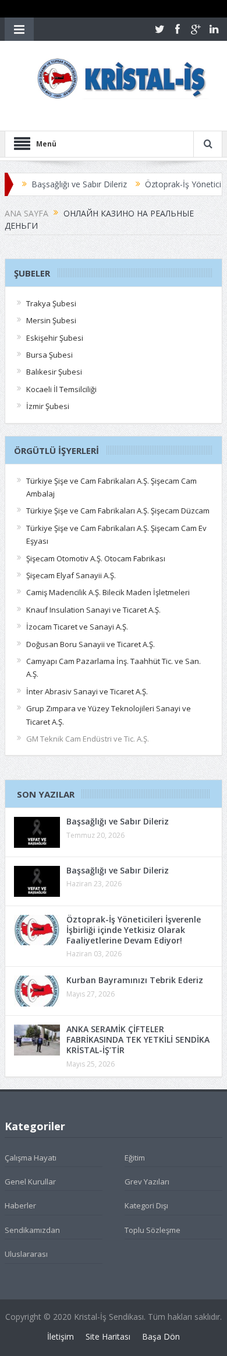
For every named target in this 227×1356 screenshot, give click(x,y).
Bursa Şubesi (49, 355)
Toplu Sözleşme (152, 1230)
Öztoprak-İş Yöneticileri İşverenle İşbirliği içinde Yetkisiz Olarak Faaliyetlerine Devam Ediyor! (133, 930)
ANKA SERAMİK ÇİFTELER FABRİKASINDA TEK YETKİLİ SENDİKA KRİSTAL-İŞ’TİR (138, 1039)
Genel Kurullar (30, 1181)
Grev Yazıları (147, 1181)
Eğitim (135, 1157)
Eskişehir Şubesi (54, 338)
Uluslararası (26, 1254)
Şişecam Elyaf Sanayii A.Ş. (71, 575)
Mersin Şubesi (51, 320)
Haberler (20, 1205)
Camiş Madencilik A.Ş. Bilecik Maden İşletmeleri (108, 592)
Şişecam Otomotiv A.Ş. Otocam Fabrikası (95, 558)
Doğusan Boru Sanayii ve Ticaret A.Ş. (90, 644)
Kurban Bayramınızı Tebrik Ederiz (134, 979)
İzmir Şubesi (47, 406)
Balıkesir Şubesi (54, 371)
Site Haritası (108, 1336)
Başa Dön (161, 1336)
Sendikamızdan (32, 1230)
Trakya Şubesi (51, 303)
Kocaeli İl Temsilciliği (61, 389)
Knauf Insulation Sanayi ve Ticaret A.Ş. (93, 609)
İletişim (60, 1336)
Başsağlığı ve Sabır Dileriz (66, 184)
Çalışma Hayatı (30, 1157)
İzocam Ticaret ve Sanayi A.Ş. (77, 626)
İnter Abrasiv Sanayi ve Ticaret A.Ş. (87, 691)
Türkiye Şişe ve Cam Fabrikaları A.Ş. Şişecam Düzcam (118, 510)
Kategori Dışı (146, 1205)
